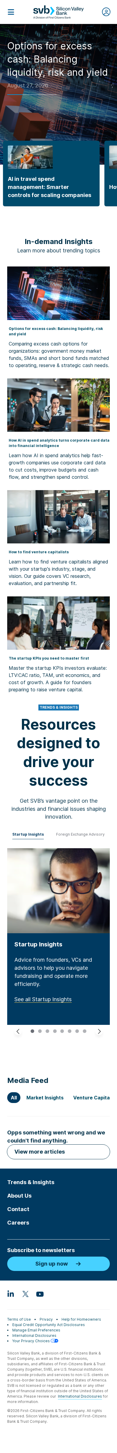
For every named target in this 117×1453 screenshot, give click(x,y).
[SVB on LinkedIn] (11, 1294)
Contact (18, 1209)
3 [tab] (48, 1031)
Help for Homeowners (81, 1319)
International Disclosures (34, 1335)
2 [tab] (41, 1031)
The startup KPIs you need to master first (49, 658)
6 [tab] (70, 1031)
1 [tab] (33, 1031)
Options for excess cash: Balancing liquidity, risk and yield (57, 59)
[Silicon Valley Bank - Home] (58, 12)
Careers (18, 1222)
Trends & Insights (30, 1182)
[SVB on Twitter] (25, 1294)
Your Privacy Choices (31, 1341)
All (14, 1098)
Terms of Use (19, 1319)
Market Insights (45, 1098)
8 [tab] (85, 1031)
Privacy (46, 1319)
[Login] (106, 12)
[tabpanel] (58, 936)
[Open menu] (11, 12)
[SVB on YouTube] (39, 1294)
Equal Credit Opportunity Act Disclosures (48, 1324)
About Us (19, 1196)
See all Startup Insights (43, 999)
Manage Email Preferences (36, 1330)
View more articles (39, 1152)
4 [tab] (56, 1031)
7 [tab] (78, 1031)
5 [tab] (63, 1031)
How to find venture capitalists (39, 552)
